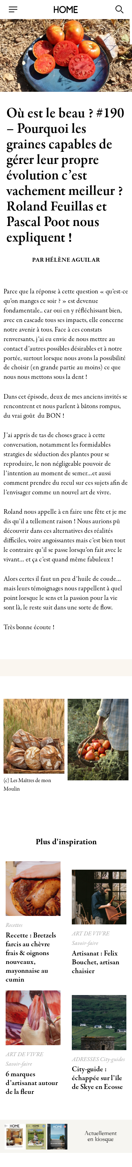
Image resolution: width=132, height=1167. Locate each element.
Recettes (14, 925)
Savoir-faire (85, 943)
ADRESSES (86, 1059)
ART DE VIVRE (90, 934)
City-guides (112, 1059)
